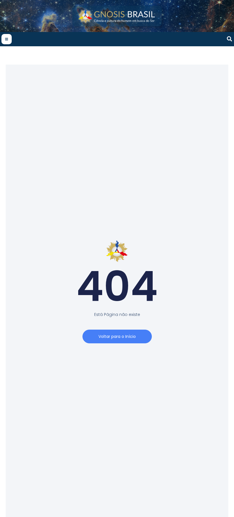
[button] (230, 39)
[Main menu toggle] (6, 39)
